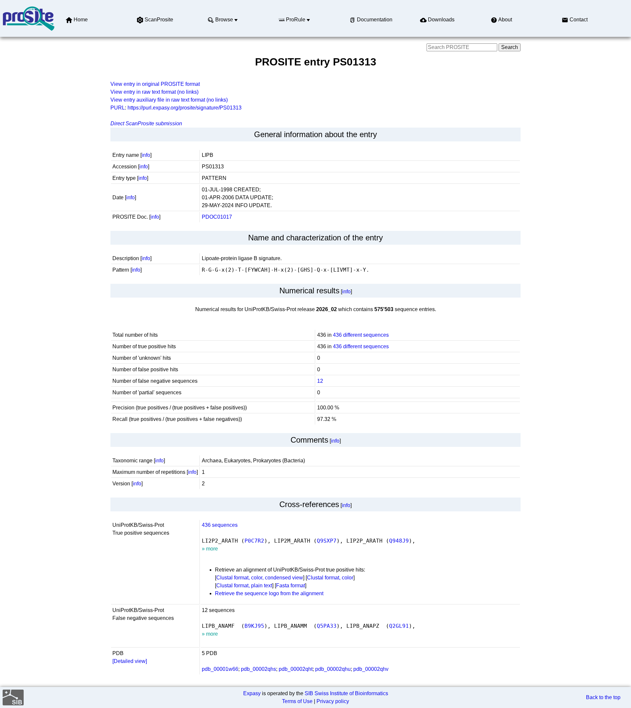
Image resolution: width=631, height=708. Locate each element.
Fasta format (290, 585)
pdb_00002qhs (258, 669)
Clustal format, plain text (244, 585)
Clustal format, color (330, 577)
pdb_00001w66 (220, 669)
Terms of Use (297, 701)
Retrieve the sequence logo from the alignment (269, 593)
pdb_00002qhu (333, 669)
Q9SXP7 (327, 541)
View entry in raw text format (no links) (154, 92)
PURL (117, 107)
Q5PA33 (327, 626)
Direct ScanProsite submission (146, 123)
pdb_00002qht (296, 669)
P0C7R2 (254, 541)
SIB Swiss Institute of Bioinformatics (346, 693)
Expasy (252, 693)
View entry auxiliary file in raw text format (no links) (169, 100)
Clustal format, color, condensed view (259, 577)
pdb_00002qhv (370, 669)
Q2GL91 (399, 626)
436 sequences (220, 525)
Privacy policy (332, 701)
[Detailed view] (129, 661)
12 (320, 381)
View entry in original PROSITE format (155, 84)
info (146, 155)
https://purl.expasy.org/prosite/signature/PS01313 (185, 107)
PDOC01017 (217, 217)
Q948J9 (399, 541)
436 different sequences (361, 335)
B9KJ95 (254, 626)
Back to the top (603, 697)
